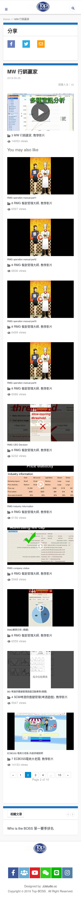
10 (59, 775)
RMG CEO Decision (17, 444)
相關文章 (16, 814)
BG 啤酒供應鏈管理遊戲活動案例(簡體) (27, 691)
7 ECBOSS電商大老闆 (25, 759)
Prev (68, 814)
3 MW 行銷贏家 (21, 135)
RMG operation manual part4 (21, 382)
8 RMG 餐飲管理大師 (25, 203)
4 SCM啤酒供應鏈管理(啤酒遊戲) (32, 697)
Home (6, 19)
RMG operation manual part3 (21, 321)
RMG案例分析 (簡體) (18, 629)
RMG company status (18, 568)
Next (73, 814)
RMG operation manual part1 (21, 197)
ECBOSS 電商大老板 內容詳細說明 (25, 753)
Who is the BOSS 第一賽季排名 (30, 828)
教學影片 (39, 135)
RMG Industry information (20, 506)
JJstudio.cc (49, 886)
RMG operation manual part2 (21, 259)
